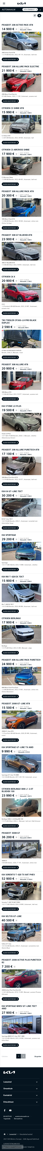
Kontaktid (7, 1095)
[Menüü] (4, 3)
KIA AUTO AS (7, 1116)
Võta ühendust (29, 9)
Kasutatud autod (26, 1134)
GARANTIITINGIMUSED (11, 1144)
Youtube (10, 1110)
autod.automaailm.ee (22, 1116)
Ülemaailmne (18, 1118)
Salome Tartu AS (4, 1134)
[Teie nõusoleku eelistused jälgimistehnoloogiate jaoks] (12, 1147)
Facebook (4, 1110)
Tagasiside (6, 1118)
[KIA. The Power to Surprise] (9, 1072)
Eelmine (5, 1056)
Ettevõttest (8, 1102)
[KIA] (21, 3)
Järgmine (37, 1056)
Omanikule (7, 1088)
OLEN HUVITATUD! (9, 59)
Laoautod (7, 1082)
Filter (39, 15)
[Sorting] (35, 15)
